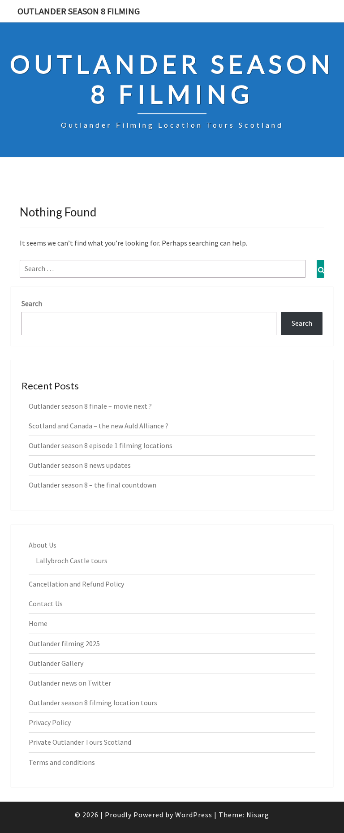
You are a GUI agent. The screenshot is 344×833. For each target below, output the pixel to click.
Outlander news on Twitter (70, 682)
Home (38, 623)
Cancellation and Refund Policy (76, 583)
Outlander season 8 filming (78, 11)
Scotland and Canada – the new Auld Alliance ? (98, 425)
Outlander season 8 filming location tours (93, 702)
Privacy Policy (50, 722)
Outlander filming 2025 (64, 643)
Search (32, 303)
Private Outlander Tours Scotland (80, 742)
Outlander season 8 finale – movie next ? (90, 405)
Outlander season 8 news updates (80, 465)
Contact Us (46, 603)
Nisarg (257, 814)
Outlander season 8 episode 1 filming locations (100, 445)
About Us (42, 544)
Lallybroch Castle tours (72, 560)
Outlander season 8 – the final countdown (92, 484)
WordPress (193, 814)
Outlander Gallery (56, 663)
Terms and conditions (62, 762)
